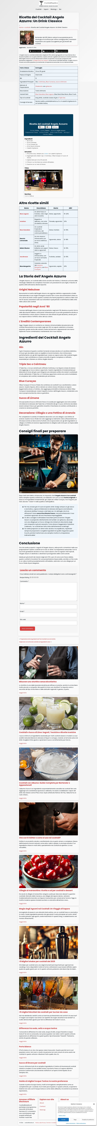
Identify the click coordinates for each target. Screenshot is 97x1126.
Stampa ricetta (62, 51)
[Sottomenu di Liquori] (48, 9)
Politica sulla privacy (71, 1123)
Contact (42, 1106)
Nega (75, 1119)
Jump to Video (49, 51)
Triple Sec (62, 98)
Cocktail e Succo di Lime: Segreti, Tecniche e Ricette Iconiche (47, 732)
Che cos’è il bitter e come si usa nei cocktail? (40, 838)
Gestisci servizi (62, 1115)
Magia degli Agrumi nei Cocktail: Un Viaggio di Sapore (44, 909)
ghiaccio (49, 86)
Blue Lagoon (50, 94)
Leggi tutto (23, 693)
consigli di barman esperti (40, 60)
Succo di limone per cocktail (32, 1063)
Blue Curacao (50, 82)
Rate (56, 127)
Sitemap (42, 1110)
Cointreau (41, 82)
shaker (46, 153)
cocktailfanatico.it (29, 1122)
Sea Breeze (24, 257)
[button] (94, 1104)
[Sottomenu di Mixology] (57, 9)
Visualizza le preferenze (88, 1119)
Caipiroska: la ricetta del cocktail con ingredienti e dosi (34, 642)
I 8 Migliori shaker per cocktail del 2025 (37, 961)
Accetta (63, 1119)
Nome (22, 603)
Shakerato (39, 86)
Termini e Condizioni (52, 1122)
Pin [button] (49, 127)
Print (42, 127)
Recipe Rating (24, 577)
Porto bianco (25, 1047)
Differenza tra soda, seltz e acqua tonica (38, 1028)
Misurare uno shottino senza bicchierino (38, 682)
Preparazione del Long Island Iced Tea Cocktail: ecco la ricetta (37, 639)
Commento (24, 581)
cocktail (27, 27)
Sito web (23, 619)
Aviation (23, 221)
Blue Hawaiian (40, 94)
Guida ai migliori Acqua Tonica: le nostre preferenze (43, 1081)
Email (22, 611)
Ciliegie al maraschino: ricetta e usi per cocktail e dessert (46, 890)
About (42, 1103)
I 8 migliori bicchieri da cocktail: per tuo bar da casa (43, 1012)
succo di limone (61, 82)
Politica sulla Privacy (40, 1122)
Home (21, 27)
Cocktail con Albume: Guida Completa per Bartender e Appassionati (44, 784)
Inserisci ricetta (36, 51)
